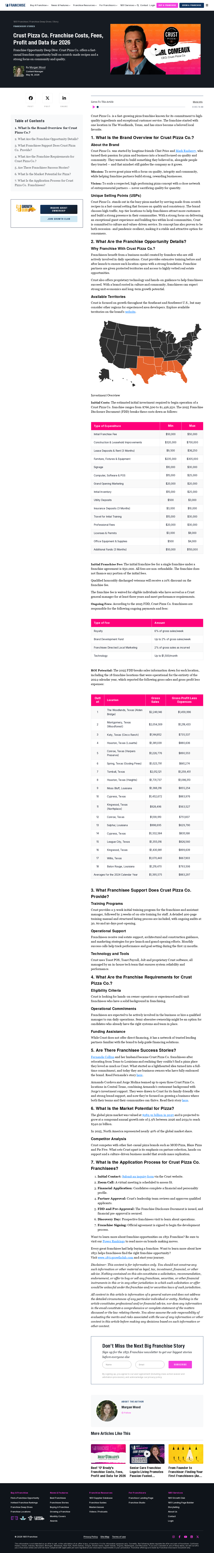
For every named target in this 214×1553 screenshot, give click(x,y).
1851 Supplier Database (101, 1498)
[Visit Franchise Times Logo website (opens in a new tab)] (23, 1518)
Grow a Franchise (191, 5)
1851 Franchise (20, 21)
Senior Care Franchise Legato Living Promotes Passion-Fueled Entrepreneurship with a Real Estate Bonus (147, 1472)
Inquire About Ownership (59, 209)
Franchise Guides (97, 1502)
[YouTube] (185, 1537)
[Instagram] (173, 1537)
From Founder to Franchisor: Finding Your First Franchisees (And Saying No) (186, 1472)
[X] (197, 1537)
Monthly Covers (58, 1516)
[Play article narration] (93, 107)
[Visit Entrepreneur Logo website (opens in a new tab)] (14, 1518)
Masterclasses (96, 1507)
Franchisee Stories (59, 1502)
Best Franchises (58, 1498)
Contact (144, 5)
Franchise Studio (137, 1502)
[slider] (97, 107)
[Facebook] (179, 1537)
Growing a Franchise (60, 1511)
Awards (54, 1521)
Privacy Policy (91, 1537)
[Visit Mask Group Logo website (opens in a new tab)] (30, 1518)
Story (56, 21)
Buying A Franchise (59, 1507)
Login (152, 5)
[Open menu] (207, 5)
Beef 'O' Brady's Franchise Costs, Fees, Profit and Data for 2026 (108, 1472)
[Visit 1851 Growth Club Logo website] (39, 1518)
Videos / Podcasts (98, 1511)
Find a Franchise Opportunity (25, 1498)
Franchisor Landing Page (141, 1498)
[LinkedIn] (191, 1537)
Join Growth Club (58, 219)
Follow (127, 1412)
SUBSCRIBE (180, 1364)
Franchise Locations (21, 1511)
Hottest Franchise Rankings (24, 1502)
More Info (198, 102)
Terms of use (119, 1537)
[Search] (138, 5)
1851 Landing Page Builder (181, 1502)
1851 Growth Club (176, 1498)
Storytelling (173, 1507)
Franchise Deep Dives (40, 21)
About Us (172, 1511)
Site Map (104, 1537)
